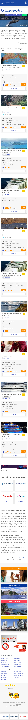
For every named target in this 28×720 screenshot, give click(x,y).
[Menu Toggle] (25, 3)
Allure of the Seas (4, 658)
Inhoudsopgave (23, 43)
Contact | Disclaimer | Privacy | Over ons (14, 706)
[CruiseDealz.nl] (10, 685)
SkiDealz (13, 702)
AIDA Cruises (3, 671)
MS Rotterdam (3, 662)
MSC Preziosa (17, 660)
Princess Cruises (17, 671)
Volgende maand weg (14, 585)
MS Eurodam (17, 658)
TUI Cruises (16, 677)
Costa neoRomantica (5, 664)
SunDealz (9, 702)
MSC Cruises (3, 677)
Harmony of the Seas (5, 666)
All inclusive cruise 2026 (14, 569)
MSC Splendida (17, 666)
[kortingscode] (14, 642)
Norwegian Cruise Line (18, 675)
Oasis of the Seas (17, 664)
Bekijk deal (14, 88)
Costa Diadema (4, 660)
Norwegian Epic (17, 662)
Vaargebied (6, 69)
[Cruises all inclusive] (14, 576)
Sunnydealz (18, 704)
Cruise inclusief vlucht (14, 601)
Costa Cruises (3, 679)
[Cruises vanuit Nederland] (14, 625)
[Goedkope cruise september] (14, 592)
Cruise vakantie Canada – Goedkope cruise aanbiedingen (11, 11)
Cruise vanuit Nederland (14, 618)
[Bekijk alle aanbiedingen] (4, 716)
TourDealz (18, 702)
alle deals (7, 489)
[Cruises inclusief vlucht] (14, 608)
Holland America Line (18, 673)
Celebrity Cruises (4, 675)
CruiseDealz (22, 702)
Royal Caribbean (4, 673)
